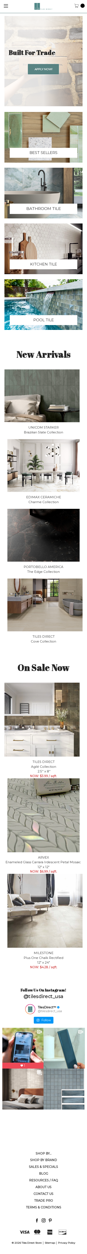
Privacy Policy (66, 1242)
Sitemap (50, 1242)
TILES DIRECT (44, 636)
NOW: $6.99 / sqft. (43, 871)
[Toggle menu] (6, 6)
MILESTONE (43, 953)
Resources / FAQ (43, 1180)
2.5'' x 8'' (43, 771)
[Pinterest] (50, 1220)
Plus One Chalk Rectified (43, 958)
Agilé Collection (43, 767)
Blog (43, 1173)
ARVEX (43, 857)
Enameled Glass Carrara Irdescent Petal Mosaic (43, 862)
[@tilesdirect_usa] (30, 1009)
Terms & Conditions (43, 1207)
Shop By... (44, 1153)
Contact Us (43, 1194)
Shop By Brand (43, 1160)
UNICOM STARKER (43, 427)
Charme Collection (44, 502)
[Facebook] (37, 1220)
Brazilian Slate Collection (43, 432)
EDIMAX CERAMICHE (43, 497)
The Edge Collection (43, 572)
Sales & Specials (43, 1167)
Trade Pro (43, 1200)
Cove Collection (43, 641)
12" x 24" (43, 962)
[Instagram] (43, 1220)
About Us (43, 1187)
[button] (43, 137)
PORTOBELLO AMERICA (43, 567)
